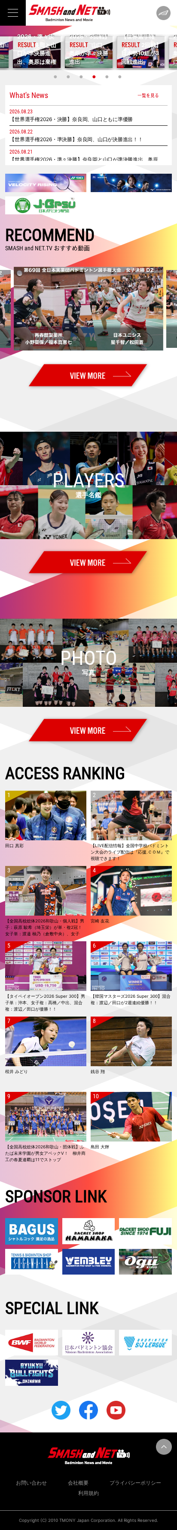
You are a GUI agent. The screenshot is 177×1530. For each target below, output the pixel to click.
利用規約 (88, 1493)
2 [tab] (69, 76)
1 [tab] (56, 76)
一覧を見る (148, 95)
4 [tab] (95, 76)
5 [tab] (108, 76)
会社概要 (78, 1483)
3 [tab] (82, 76)
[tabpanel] (89, 52)
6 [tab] (120, 76)
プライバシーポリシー (135, 1483)
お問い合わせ (31, 1483)
